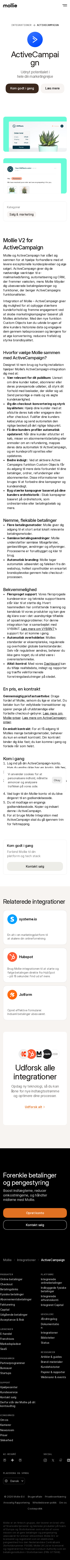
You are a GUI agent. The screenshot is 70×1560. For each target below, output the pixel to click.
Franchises (7, 1338)
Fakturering (7, 1304)
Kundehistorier (50, 1366)
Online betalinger (11, 1279)
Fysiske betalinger (12, 1294)
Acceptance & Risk (12, 1319)
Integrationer (21, 25)
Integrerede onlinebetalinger (51, 1281)
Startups (5, 1373)
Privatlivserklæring (55, 1496)
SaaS (3, 1348)
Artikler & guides (51, 1356)
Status (45, 1342)
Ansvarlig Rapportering (16, 1502)
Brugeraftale (35, 1496)
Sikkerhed (6, 1440)
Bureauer (6, 1368)
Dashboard (52, 664)
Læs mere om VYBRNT (37, 629)
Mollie (7, 1260)
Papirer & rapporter (53, 1372)
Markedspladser (10, 1343)
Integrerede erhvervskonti (49, 1298)
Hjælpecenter (9, 1387)
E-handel (6, 1333)
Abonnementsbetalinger (16, 1299)
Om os (4, 1419)
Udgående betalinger (13, 1314)
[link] (23, 1054)
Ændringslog (49, 1318)
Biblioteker (47, 1337)
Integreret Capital (52, 1305)
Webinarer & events (53, 1377)
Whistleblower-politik (44, 1502)
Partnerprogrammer (12, 1363)
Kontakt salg (8, 1397)
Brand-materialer (51, 1361)
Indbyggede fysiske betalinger (54, 1289)
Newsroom (7, 1430)
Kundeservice (9, 1392)
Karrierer (5, 1425)
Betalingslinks (9, 1289)
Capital (4, 1309)
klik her (60, 767)
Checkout (6, 1284)
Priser (3, 1435)
